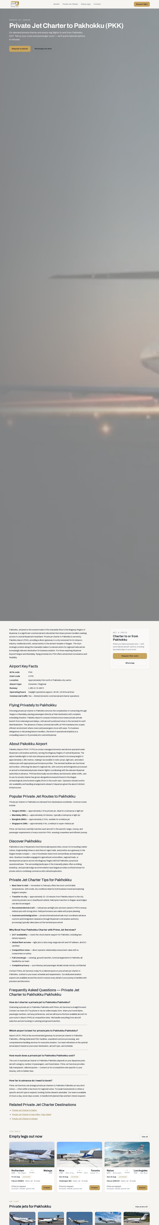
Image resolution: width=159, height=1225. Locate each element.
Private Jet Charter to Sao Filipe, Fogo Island (31, 1114)
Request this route (130, 656)
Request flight (142, 4)
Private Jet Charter (70, 4)
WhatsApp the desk (43, 49)
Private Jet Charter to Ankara (25, 1119)
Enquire (47, 1188)
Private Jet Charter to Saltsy (24, 1110)
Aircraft (56, 4)
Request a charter (20, 49)
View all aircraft (141, 1207)
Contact (97, 4)
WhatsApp (129, 663)
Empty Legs (86, 4)
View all (145, 1137)
